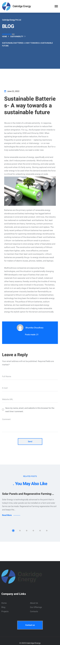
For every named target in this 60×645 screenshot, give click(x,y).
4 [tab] (33, 530)
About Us (34, 603)
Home (4, 603)
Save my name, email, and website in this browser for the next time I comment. (29, 410)
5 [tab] (40, 530)
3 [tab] (26, 530)
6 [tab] (46, 530)
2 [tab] (20, 530)
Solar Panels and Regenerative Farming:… (28, 494)
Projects (5, 611)
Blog (3, 607)
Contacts (34, 611)
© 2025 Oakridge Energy (30, 643)
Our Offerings (36, 607)
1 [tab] (13, 530)
